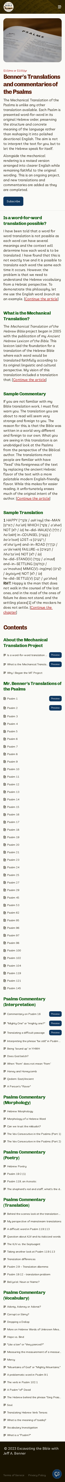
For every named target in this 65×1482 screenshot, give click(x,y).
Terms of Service (13, 1475)
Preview (55, 654)
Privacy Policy (37, 1475)
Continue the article (41, 299)
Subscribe (13, 201)
